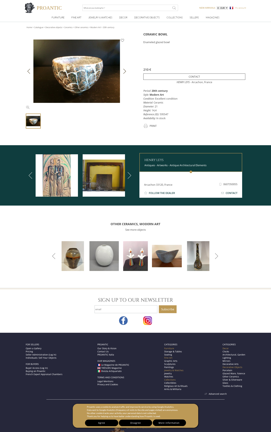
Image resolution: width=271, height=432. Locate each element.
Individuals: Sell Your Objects (41, 357)
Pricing (29, 351)
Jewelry (168, 373)
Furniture (58, 17)
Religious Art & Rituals (176, 385)
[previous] (31, 175)
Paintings (169, 367)
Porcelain (227, 370)
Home (29, 27)
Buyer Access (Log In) (37, 367)
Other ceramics (81, 27)
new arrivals (207, 7)
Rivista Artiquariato (111, 371)
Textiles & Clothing (232, 385)
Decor (123, 17)
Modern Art (95, 27)
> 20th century (107, 27)
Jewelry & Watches (100, 17)
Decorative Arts (231, 364)
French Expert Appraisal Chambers (44, 374)
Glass (225, 382)
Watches (168, 376)
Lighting (227, 357)
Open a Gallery (33, 348)
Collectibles (170, 382)
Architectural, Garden (234, 354)
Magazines (212, 17)
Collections (175, 17)
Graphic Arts (170, 360)
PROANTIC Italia (105, 354)
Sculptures (169, 364)
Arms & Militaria (172, 389)
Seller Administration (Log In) (41, 354)
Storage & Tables (173, 351)
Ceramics (68, 27)
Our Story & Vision (107, 348)
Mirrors (226, 360)
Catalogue (38, 27)
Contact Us (103, 351)
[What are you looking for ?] (174, 8)
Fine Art (76, 17)
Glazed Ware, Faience (234, 373)
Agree (101, 422)
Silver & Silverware (232, 379)
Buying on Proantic (35, 371)
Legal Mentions (105, 381)
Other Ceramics (231, 376)
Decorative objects (53, 27)
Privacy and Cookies (107, 384)
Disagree (135, 422)
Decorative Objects (147, 17)
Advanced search (218, 393)
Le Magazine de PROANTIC (115, 364)
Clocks (226, 351)
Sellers (194, 17)
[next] (128, 175)
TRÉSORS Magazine (111, 367)
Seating (168, 354)
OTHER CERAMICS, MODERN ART (135, 224)
